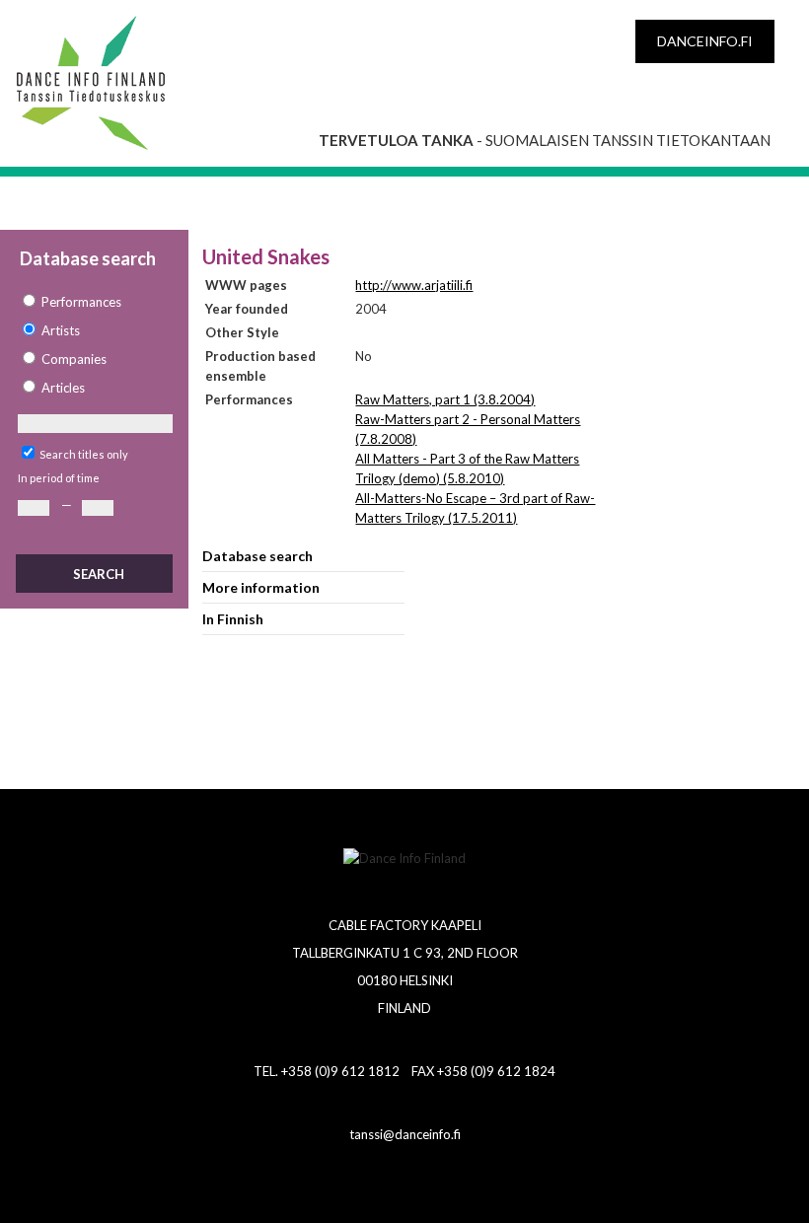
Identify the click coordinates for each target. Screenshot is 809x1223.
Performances (81, 302)
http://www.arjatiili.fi (414, 285)
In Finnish (232, 619)
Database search (257, 555)
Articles (63, 388)
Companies (74, 359)
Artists (60, 330)
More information (261, 587)
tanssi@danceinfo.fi (405, 1134)
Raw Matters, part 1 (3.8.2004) (445, 399)
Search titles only (83, 454)
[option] (94, 302)
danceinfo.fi (705, 41)
